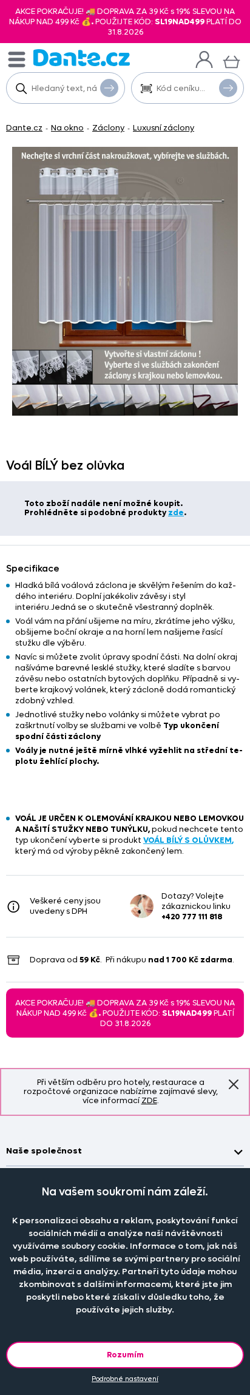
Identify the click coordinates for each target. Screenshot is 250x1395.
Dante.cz (24, 128)
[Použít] (228, 88)
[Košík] (231, 60)
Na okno (67, 128)
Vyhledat (109, 88)
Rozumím (125, 1354)
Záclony (108, 128)
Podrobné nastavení (125, 1378)
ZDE (149, 1100)
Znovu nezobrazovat (233, 1084)
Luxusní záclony (163, 128)
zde (176, 512)
